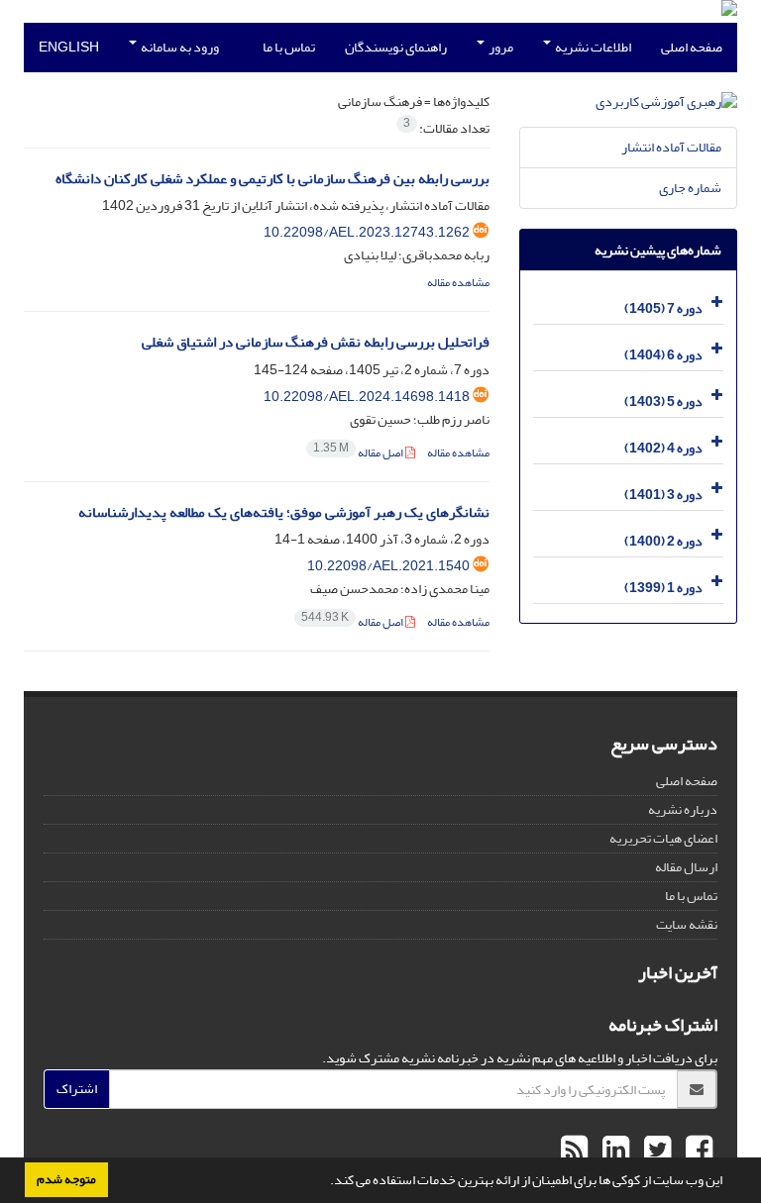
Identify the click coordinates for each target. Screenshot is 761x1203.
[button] (325, 1182)
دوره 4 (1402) (663, 448)
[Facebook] (696, 1150)
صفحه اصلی (691, 47)
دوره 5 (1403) (663, 401)
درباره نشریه (682, 809)
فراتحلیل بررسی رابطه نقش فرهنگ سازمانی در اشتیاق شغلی (315, 342)
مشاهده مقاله (458, 282)
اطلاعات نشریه (592, 47)
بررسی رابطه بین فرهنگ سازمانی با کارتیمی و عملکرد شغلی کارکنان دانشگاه (272, 178)
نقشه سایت (686, 924)
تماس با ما (289, 47)
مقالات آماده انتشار (671, 147)
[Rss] (574, 1150)
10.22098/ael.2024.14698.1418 (367, 396)
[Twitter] (655, 1150)
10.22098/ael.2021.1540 (388, 565)
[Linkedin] (613, 1150)
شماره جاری (690, 187)
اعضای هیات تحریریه (663, 838)
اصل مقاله (359, 453)
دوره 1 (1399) (663, 587)
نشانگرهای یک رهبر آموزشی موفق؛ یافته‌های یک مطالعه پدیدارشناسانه (283, 512)
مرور (500, 47)
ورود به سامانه (179, 47)
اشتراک (76, 1088)
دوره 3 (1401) (663, 494)
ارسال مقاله (686, 866)
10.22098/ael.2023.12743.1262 (367, 232)
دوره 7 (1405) (663, 308)
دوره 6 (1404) (663, 355)
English (69, 47)
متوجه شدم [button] (66, 1179)
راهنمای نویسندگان (396, 47)
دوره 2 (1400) (663, 541)
